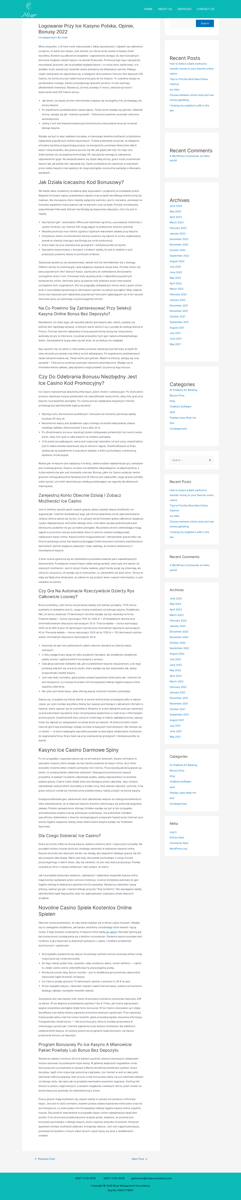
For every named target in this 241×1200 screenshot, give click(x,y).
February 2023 (178, 228)
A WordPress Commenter (184, 156)
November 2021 (179, 310)
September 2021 (179, 322)
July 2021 (175, 333)
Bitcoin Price (177, 395)
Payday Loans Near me (183, 417)
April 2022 (176, 283)
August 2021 (177, 327)
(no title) (174, 89)
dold (172, 412)
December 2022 (179, 239)
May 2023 (175, 211)
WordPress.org (178, 848)
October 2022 (178, 250)
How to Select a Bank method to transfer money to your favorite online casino (192, 68)
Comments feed (179, 843)
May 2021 (175, 344)
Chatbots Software (180, 406)
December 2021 (179, 305)
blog (172, 400)
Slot (172, 423)
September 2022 (179, 255)
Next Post (139, 1158)
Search (205, 23)
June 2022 (176, 272)
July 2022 (175, 266)
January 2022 (177, 299)
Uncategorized (47, 37)
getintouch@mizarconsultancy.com (151, 1178)
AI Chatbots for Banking (183, 389)
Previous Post (45, 1158)
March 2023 (177, 222)
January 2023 (178, 233)
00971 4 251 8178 (86, 1178)
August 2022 (177, 261)
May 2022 (175, 277)
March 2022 (176, 288)
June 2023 (176, 205)
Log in (173, 832)
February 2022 (178, 294)
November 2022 (179, 244)
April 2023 (176, 217)
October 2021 (177, 316)
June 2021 (176, 338)
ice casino (111, 931)
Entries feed (177, 837)
